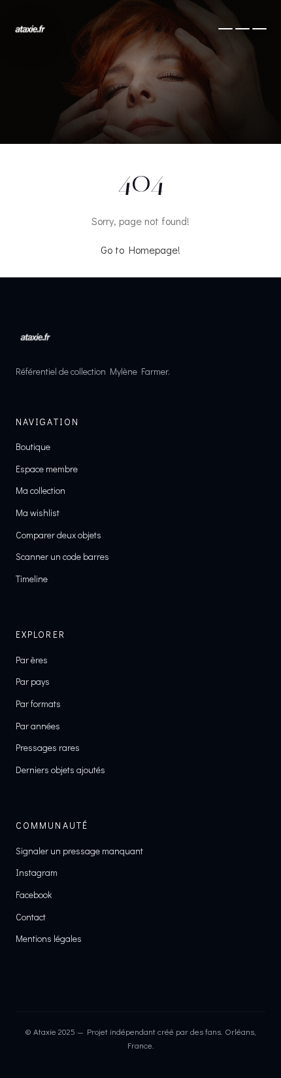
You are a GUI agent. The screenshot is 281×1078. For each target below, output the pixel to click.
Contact (31, 917)
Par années (38, 726)
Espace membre (47, 468)
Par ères (32, 659)
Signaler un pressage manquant (79, 850)
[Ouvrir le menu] (242, 28)
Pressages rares (48, 747)
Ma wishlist (37, 512)
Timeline (32, 578)
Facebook (34, 894)
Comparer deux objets (58, 535)
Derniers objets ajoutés (60, 769)
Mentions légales (49, 938)
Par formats (38, 703)
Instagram (37, 872)
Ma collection (40, 490)
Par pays (33, 681)
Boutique (33, 446)
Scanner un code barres (62, 556)
